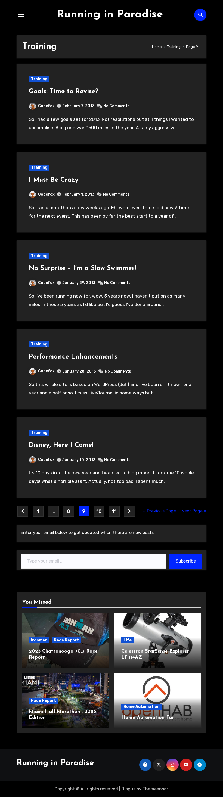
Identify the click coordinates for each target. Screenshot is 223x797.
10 (99, 511)
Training (39, 79)
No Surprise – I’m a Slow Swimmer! (82, 268)
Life (127, 640)
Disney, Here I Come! (61, 445)
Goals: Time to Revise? (63, 91)
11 (114, 511)
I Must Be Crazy (53, 180)
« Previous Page (159, 511)
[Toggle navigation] (21, 14)
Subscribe (186, 561)
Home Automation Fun (148, 717)
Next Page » (193, 511)
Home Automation (141, 706)
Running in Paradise (110, 14)
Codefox (46, 106)
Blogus (128, 789)
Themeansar (155, 789)
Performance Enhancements (73, 357)
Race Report (66, 640)
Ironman (39, 640)
